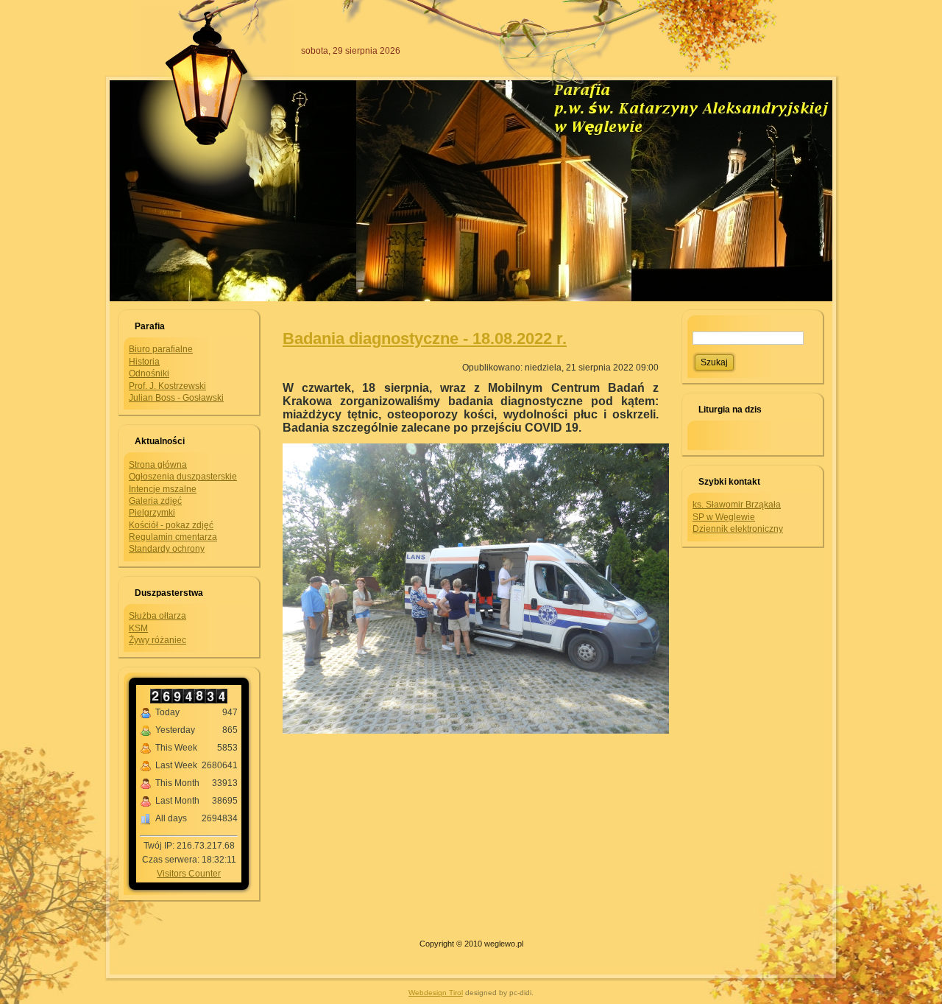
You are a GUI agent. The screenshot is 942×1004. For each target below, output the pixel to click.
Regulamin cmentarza (173, 537)
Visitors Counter (189, 873)
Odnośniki (149, 373)
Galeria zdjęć (155, 501)
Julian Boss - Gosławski (176, 398)
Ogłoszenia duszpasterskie (183, 476)
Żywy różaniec (157, 640)
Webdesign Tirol (435, 993)
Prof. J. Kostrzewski (167, 386)
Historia (144, 362)
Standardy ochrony (167, 549)
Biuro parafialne (161, 349)
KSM (138, 628)
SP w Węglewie (724, 517)
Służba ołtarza (157, 616)
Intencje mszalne (162, 489)
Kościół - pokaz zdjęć (171, 525)
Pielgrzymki (152, 513)
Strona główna (158, 465)
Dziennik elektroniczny (738, 529)
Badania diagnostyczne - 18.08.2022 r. (425, 338)
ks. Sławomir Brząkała (737, 504)
